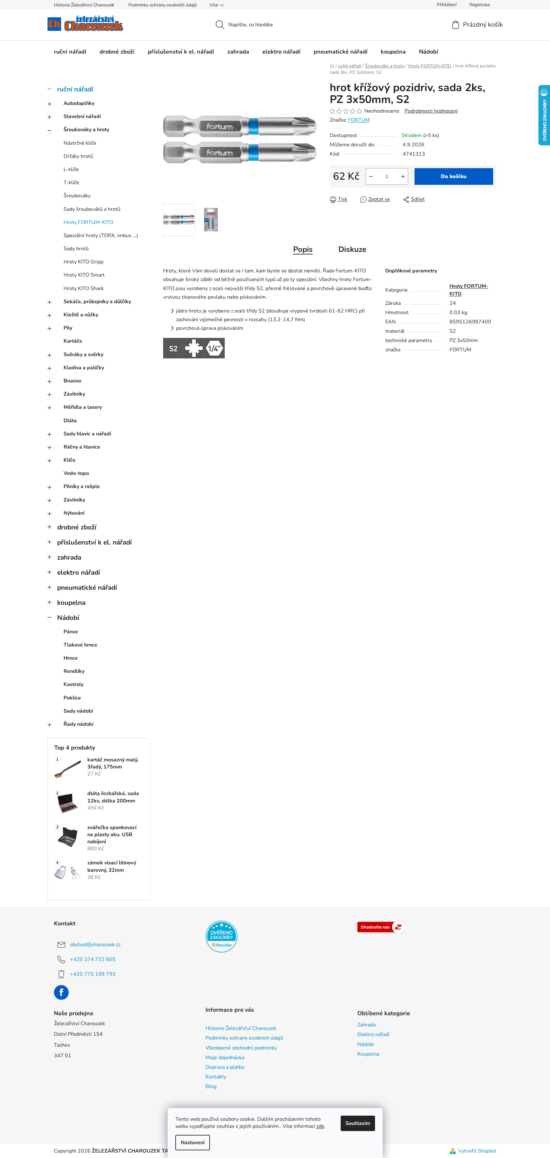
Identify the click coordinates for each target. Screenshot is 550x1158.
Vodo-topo (76, 473)
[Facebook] (61, 992)
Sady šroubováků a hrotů (92, 209)
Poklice (72, 697)
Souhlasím (357, 1123)
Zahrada (366, 1024)
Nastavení (193, 1142)
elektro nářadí (78, 572)
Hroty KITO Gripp (83, 261)
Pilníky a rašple (82, 486)
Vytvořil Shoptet (477, 1150)
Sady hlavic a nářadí (87, 433)
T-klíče (71, 182)
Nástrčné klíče (80, 143)
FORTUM (359, 120)
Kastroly (73, 684)
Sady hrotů (76, 248)
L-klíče (71, 169)
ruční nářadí (75, 89)
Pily (68, 327)
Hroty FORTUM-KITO (88, 222)
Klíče (69, 460)
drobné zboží (76, 527)
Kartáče (73, 341)
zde (320, 1126)
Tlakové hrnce (80, 644)
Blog (210, 1086)
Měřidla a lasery (83, 407)
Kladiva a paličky (84, 367)
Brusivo (72, 380)
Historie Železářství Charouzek (84, 5)
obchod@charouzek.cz (95, 944)
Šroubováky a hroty (86, 129)
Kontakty (215, 1076)
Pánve (71, 631)
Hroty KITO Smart (84, 275)
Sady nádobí (78, 711)
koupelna (71, 602)
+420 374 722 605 (93, 959)
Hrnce (71, 658)
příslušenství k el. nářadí (94, 542)
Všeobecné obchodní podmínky (241, 1047)
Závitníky (74, 394)
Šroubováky (77, 195)
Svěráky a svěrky (83, 354)
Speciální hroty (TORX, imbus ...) (101, 235)
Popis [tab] (303, 249)
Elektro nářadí (373, 1034)
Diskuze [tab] (352, 249)
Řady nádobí (78, 724)
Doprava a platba (224, 1067)
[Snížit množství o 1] (371, 176)
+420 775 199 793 (93, 973)
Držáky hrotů (78, 156)
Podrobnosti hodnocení (431, 111)
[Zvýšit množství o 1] (403, 176)
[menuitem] (70, 52)
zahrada (69, 557)
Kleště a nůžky (81, 314)
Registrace (479, 5)
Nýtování (74, 513)
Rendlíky (74, 671)
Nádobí (68, 617)
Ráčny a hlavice (82, 446)
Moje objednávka (224, 1057)
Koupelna (368, 1054)
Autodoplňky (79, 103)
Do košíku (454, 176)
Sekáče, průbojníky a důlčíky (97, 301)
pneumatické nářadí (87, 587)
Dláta (70, 420)
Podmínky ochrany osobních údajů (162, 5)
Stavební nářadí (82, 116)
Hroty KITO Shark (84, 288)
